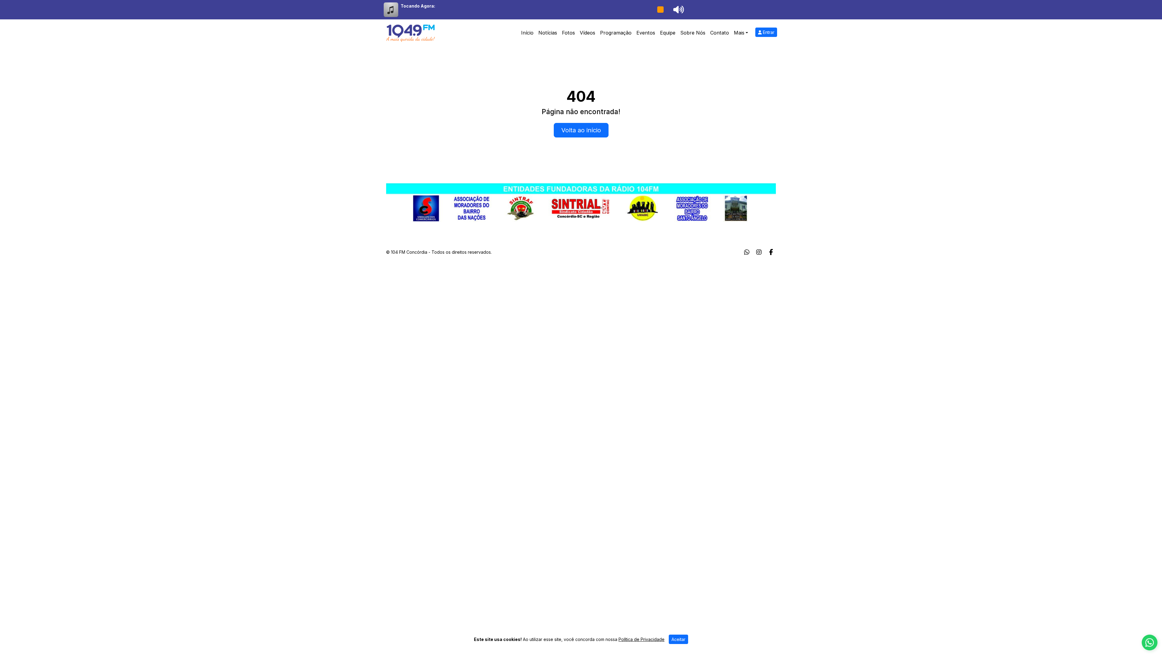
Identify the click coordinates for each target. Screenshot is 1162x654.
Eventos (645, 33)
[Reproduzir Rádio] (660, 9)
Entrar (768, 32)
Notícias (547, 33)
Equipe (667, 33)
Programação (616, 33)
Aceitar (678, 639)
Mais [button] (739, 33)
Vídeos (587, 33)
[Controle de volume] (677, 9)
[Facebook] (771, 252)
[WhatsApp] (747, 252)
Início (527, 33)
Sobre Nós (692, 33)
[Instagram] (759, 252)
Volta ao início (581, 130)
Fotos (568, 33)
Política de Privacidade (642, 639)
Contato (719, 33)
